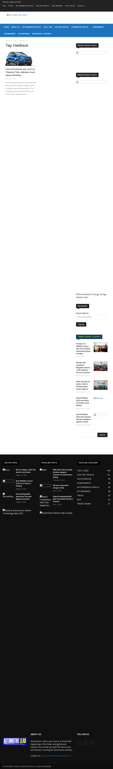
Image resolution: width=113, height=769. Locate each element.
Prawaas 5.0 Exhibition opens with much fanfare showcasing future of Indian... (83, 349)
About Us (81, 6)
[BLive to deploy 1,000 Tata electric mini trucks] (8, 472)
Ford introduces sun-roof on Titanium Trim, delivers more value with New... (20, 72)
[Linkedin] (104, 10)
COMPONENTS (98, 27)
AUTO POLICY (70, 6)
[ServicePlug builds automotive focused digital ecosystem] (8, 497)
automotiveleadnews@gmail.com (56, 755)
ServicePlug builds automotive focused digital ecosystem (23, 496)
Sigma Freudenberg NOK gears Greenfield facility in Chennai (63, 499)
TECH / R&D (47, 27)
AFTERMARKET (10, 34)
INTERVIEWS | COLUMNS (41, 34)
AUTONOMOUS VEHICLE (24, 6)
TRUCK (10, 6)
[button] (109, 27)
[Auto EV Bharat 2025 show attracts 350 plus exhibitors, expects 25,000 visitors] (100, 418)
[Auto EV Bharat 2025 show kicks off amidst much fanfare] (100, 401)
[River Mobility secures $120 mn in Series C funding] (8, 483)
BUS (4, 6)
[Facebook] (99, 10)
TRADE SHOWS (84, 503)
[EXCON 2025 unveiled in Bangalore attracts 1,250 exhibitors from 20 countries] (100, 366)
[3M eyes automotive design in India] (45, 488)
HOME (6, 27)
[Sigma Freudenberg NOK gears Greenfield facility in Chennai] (45, 501)
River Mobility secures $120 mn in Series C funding (24, 483)
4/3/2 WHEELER (57, 6)
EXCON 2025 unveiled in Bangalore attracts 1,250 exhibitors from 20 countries (83, 368)
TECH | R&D (82, 470)
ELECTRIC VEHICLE (42, 6)
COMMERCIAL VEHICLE (79, 27)
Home (8, 40)
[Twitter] (108, 10)
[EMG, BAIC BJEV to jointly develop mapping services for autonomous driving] (45, 472)
